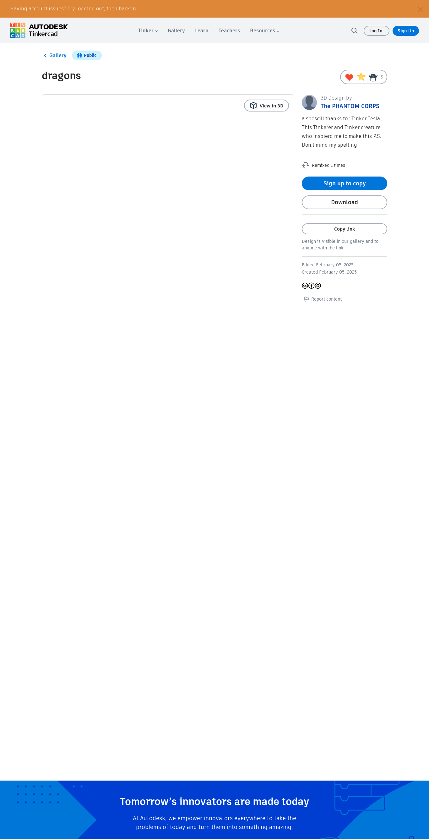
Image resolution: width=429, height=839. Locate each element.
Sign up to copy (344, 183)
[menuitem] (147, 30)
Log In (376, 31)
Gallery (58, 55)
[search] (354, 30)
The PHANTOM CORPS (350, 106)
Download (344, 202)
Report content (326, 299)
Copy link (344, 229)
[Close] (420, 8)
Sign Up (406, 31)
